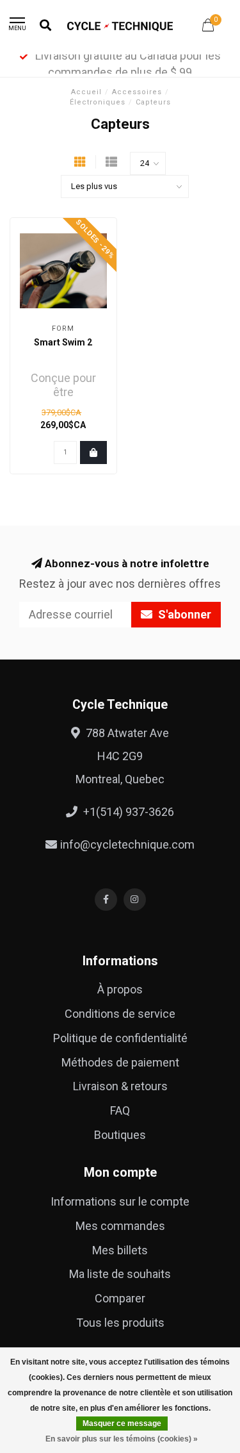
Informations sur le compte (120, 1201)
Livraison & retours (120, 1086)
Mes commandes (120, 1226)
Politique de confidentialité (120, 1038)
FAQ (120, 1110)
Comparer (120, 1298)
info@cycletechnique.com (127, 844)
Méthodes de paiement (120, 1062)
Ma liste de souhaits (120, 1274)
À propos (120, 989)
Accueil (86, 92)
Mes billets (120, 1250)
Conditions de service (120, 1013)
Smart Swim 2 (63, 342)
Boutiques (120, 1135)
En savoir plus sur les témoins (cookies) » (121, 1438)
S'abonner (183, 614)
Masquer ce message (122, 1423)
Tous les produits (120, 1322)
